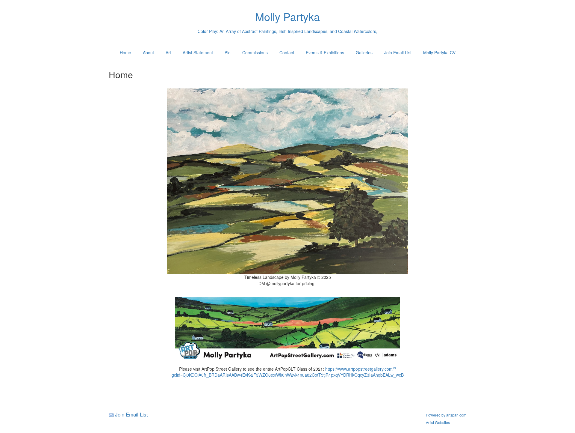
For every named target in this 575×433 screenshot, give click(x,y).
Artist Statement (198, 52)
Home (125, 52)
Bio (228, 52)
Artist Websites (438, 422)
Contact (286, 52)
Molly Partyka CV (439, 52)
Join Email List (397, 52)
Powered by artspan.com (446, 414)
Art (168, 52)
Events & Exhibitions (325, 52)
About (148, 52)
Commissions (255, 52)
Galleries (364, 52)
